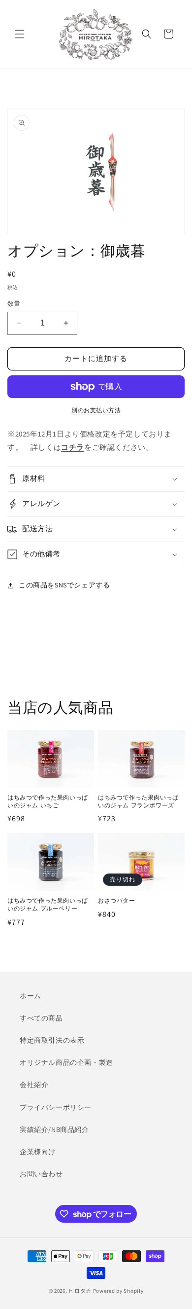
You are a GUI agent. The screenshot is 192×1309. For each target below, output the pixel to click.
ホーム (30, 995)
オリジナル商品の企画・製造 (66, 1062)
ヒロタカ (80, 1290)
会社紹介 (34, 1084)
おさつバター (116, 901)
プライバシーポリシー (56, 1107)
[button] (20, 34)
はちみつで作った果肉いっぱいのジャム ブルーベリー (47, 905)
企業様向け (38, 1151)
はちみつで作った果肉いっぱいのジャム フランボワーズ (138, 802)
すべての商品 (41, 1018)
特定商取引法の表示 (52, 1040)
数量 (14, 303)
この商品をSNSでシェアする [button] (64, 585)
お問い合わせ (41, 1173)
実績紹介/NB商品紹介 (54, 1129)
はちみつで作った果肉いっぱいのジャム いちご (47, 802)
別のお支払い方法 (96, 410)
